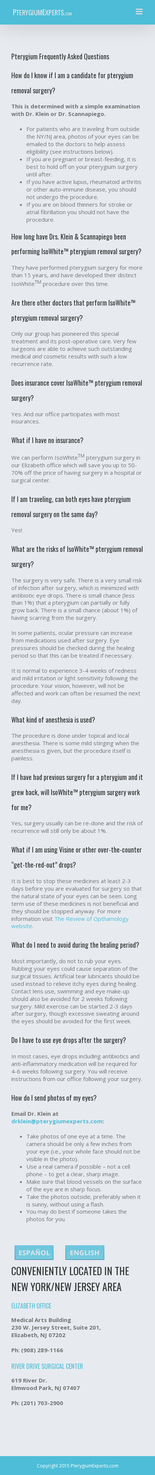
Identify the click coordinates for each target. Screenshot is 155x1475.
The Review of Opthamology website (70, 922)
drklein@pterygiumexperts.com (56, 1121)
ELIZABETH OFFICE (31, 1305)
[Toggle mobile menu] (140, 11)
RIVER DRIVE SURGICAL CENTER (47, 1366)
